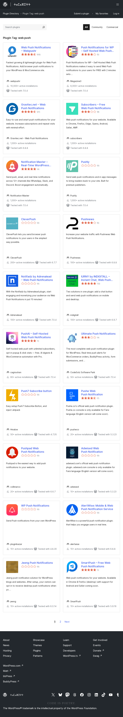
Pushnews (87, 219)
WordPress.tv (72, 655)
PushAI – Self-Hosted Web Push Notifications (36, 335)
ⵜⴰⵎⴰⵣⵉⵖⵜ (16, 694)
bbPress (9, 676)
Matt (7, 670)
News (6, 645)
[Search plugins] (44, 27)
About (6, 639)
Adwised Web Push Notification (92, 450)
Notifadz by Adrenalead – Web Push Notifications (37, 278)
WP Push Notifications (35, 505)
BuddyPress (11, 681)
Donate (98, 650)
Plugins (37, 650)
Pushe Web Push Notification (92, 392)
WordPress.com (13, 665)
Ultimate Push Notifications (98, 333)
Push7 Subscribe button (36, 391)
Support (67, 645)
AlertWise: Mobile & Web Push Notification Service (97, 507)
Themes (37, 645)
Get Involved (100, 639)
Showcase (39, 639)
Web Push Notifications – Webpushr (36, 49)
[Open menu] (118, 4)
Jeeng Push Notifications (37, 562)
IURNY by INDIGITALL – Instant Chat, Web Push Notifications (96, 278)
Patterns (37, 655)
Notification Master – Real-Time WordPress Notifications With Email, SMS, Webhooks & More (36, 163)
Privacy (7, 655)
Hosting (7, 650)
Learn (66, 639)
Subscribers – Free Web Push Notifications (96, 106)
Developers (69, 650)
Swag (97, 655)
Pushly (85, 161)
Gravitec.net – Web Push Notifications (33, 106)
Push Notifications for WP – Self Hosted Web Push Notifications (97, 49)
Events (97, 645)
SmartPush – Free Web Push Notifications (95, 564)
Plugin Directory (11, 13)
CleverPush (28, 219)
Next (67, 621)
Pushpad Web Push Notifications (32, 450)
